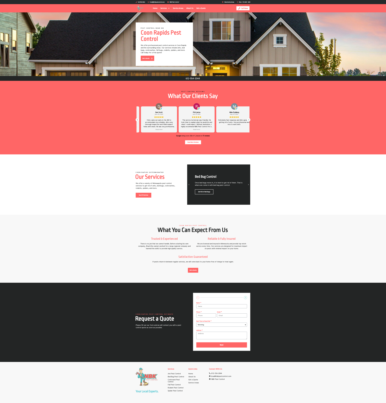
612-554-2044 (193, 78)
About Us (189, 8)
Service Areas (178, 8)
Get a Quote (201, 8)
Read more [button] (155, 129)
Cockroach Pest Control (174, 380)
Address (199, 330)
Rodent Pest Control (175, 387)
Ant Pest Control (174, 373)
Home (155, 8)
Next (221, 345)
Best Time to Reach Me (203, 321)
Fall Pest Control (174, 384)
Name (198, 303)
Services (163, 8)
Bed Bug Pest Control (176, 376)
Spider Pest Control (175, 391)
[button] (248, 119)
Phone (198, 312)
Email (219, 312)
